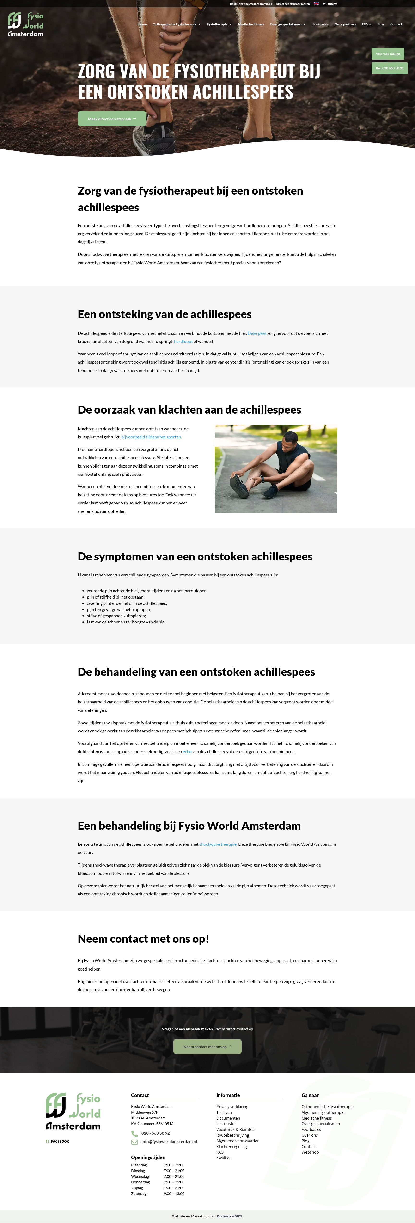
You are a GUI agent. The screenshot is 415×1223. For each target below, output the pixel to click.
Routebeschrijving (232, 1135)
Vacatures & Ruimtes (235, 1129)
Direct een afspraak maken (293, 4)
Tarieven (224, 1112)
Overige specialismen (286, 24)
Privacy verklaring (232, 1106)
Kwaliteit (224, 1158)
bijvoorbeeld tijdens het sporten (151, 436)
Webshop (310, 1152)
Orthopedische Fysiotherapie (174, 24)
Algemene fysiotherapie (323, 1112)
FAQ (220, 1152)
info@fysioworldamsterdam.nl (169, 1141)
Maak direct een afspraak (109, 118)
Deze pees (257, 333)
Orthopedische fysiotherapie (328, 1106)
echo (187, 751)
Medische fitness (317, 1118)
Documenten (228, 1118)
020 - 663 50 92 (155, 1133)
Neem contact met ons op (205, 1046)
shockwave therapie (218, 844)
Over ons (310, 1135)
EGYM (367, 24)
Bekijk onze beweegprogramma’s (251, 4)
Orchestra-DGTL (230, 1216)
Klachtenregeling (231, 1146)
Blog (381, 24)
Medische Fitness (251, 24)
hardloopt (183, 341)
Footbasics (320, 24)
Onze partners (345, 24)
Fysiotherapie (217, 24)
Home (142, 24)
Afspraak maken (388, 54)
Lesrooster (226, 1123)
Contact (396, 24)
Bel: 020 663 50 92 (390, 68)
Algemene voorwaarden (238, 1141)
